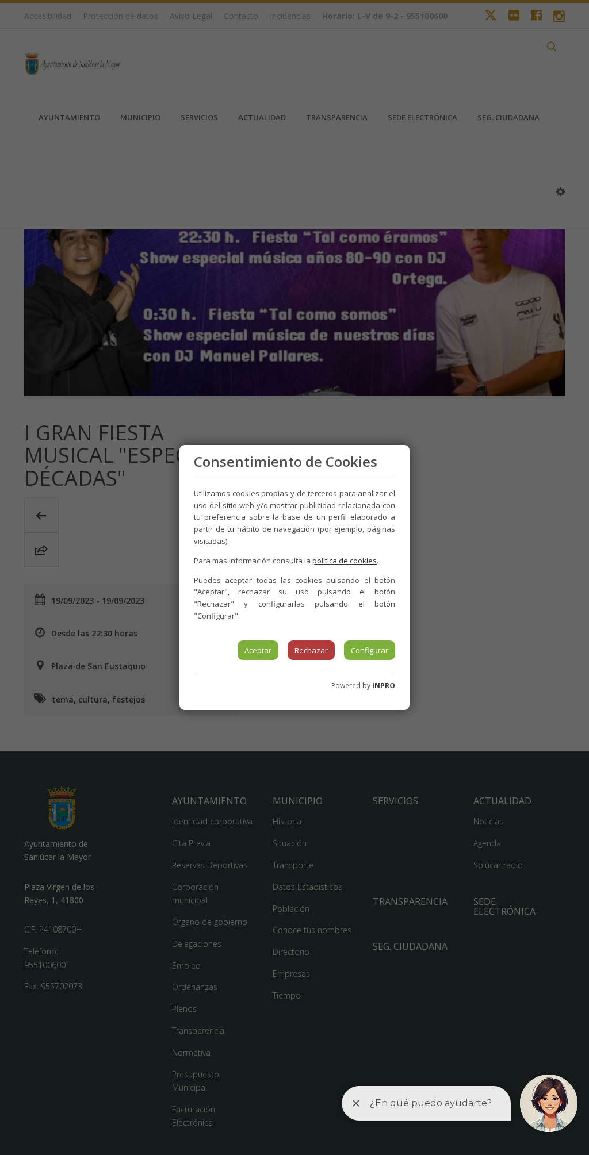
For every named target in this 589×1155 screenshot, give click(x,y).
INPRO (383, 685)
